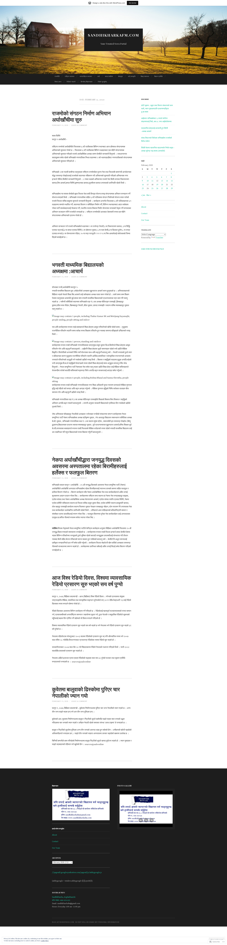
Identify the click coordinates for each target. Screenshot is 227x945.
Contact (144, 213)
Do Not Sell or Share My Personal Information (97, 922)
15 (172, 181)
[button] (81, 804)
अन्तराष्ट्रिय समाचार (86, 76)
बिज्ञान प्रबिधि (158, 76)
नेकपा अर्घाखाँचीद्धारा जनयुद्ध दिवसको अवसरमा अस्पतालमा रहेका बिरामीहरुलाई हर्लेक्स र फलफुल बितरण (89, 466)
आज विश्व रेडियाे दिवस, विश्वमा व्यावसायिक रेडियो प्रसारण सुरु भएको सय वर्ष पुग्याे (91, 580)
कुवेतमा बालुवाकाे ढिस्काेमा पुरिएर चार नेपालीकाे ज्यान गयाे (86, 692)
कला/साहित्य (109, 76)
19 (157, 185)
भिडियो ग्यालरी (71, 82)
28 (167, 188)
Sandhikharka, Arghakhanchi (63, 897)
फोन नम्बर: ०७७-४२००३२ (61, 900)
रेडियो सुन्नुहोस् (102, 82)
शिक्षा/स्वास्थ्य (145, 76)
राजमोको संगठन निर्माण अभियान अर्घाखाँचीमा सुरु (81, 116)
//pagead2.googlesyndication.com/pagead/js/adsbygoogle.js (77, 872)
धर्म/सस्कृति (131, 76)
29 (172, 188)
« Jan (143, 195)
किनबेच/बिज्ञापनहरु (86, 82)
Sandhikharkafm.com (113, 35)
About (143, 207)
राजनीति (57, 76)
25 (152, 188)
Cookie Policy (45, 941)
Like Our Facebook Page (152, 249)
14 (167, 181)
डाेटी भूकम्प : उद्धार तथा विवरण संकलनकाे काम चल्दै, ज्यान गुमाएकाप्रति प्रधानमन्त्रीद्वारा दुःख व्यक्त (157, 108)
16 (143, 185)
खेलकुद (120, 76)
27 (162, 188)
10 (148, 181)
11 (152, 181)
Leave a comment (79, 125)
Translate (159, 238)
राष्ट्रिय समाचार (69, 76)
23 (143, 188)
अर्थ (98, 76)
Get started (132, 3)
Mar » (148, 195)
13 (162, 181)
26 (157, 188)
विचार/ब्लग (58, 82)
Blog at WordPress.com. (63, 922)
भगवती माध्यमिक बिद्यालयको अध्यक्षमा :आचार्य (78, 267)
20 (162, 185)
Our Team (145, 220)
